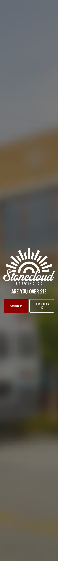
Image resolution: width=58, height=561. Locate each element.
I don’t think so (42, 306)
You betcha (16, 305)
